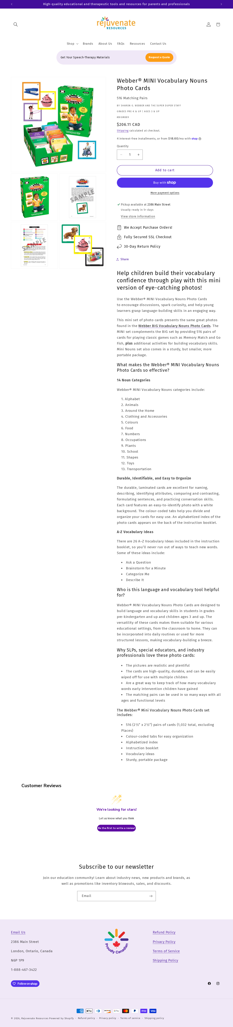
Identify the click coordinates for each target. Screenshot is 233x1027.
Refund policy (86, 1018)
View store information (138, 216)
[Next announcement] (221, 4)
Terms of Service (166, 951)
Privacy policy (107, 1018)
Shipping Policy (165, 960)
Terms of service (130, 1018)
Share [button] (125, 259)
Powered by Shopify (61, 1018)
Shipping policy (154, 1018)
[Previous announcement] (12, 4)
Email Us (18, 932)
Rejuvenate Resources (34, 1018)
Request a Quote (159, 57)
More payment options (165, 192)
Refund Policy (164, 932)
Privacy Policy (164, 942)
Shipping (123, 130)
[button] (16, 24)
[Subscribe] (151, 896)
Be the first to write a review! (116, 828)
